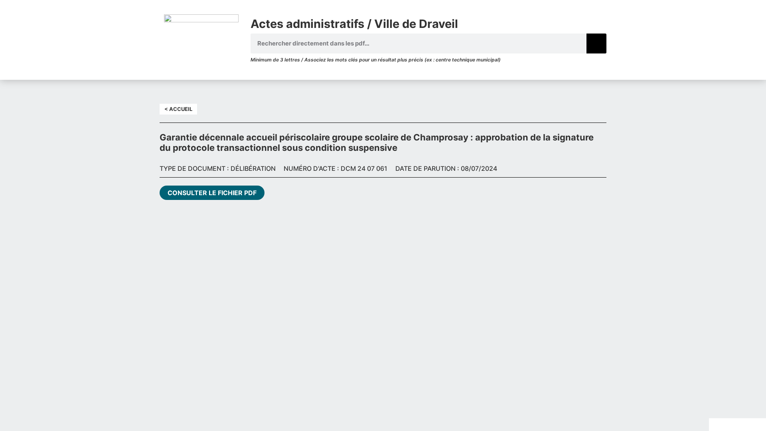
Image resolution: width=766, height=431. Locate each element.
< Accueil (178, 109)
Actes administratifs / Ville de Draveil (354, 24)
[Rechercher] (596, 43)
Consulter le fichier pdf (212, 193)
